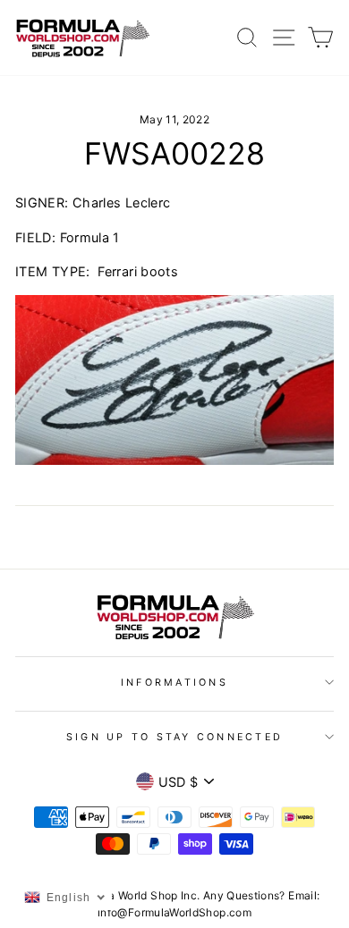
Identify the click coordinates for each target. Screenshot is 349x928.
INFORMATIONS (174, 682)
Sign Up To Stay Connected (174, 737)
